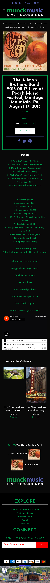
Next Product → (33, 465)
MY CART (30, 3)
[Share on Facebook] (19, 142)
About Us (25, 524)
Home (5, 24)
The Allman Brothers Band (19, 24)
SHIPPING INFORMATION (25, 510)
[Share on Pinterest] (30, 142)
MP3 (17, 123)
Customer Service (25, 513)
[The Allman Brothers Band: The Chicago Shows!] (36, 403)
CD (33, 123)
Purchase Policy (24, 517)
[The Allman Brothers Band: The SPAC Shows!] (14, 378)
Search (25, 520)
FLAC (25, 123)
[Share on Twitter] (24, 142)
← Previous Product (17, 454)
